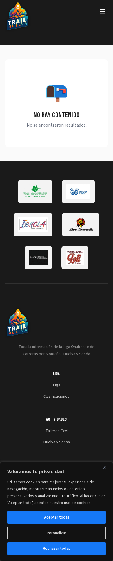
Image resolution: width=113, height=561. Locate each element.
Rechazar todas (56, 548)
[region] (56, 511)
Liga (56, 385)
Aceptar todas (56, 517)
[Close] (106, 467)
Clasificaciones (56, 396)
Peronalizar (56, 533)
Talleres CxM (56, 431)
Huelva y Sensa (56, 442)
